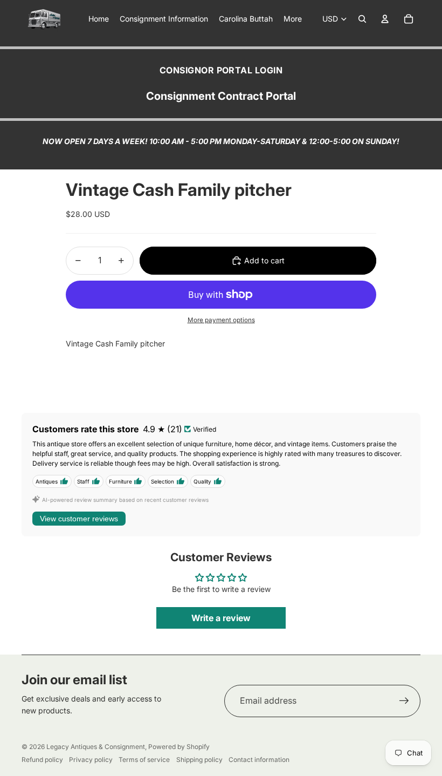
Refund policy (42, 759)
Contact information (259, 759)
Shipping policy (199, 759)
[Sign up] (404, 701)
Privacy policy (91, 759)
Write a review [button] (221, 617)
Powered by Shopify (179, 747)
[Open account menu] (385, 19)
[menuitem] (292, 19)
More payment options (221, 320)
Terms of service (144, 759)
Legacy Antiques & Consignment (95, 747)
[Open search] (362, 19)
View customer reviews (79, 518)
